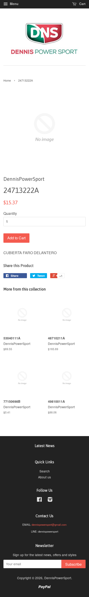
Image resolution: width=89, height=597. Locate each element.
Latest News (45, 446)
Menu (13, 3)
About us (44, 477)
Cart (82, 3)
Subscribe (73, 564)
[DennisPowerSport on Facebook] (39, 500)
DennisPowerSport (57, 578)
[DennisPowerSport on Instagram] (49, 500)
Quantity (10, 213)
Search (44, 471)
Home (7, 80)
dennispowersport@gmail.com (49, 524)
